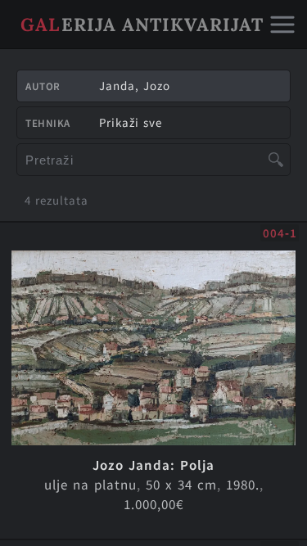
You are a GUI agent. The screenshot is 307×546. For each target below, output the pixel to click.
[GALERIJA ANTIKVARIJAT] (143, 44)
